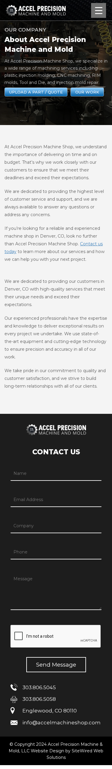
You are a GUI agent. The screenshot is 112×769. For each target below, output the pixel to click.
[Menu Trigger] (98, 10)
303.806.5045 (39, 687)
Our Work (87, 92)
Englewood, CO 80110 (49, 711)
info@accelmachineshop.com (61, 723)
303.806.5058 (39, 699)
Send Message (56, 664)
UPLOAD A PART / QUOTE (36, 92)
